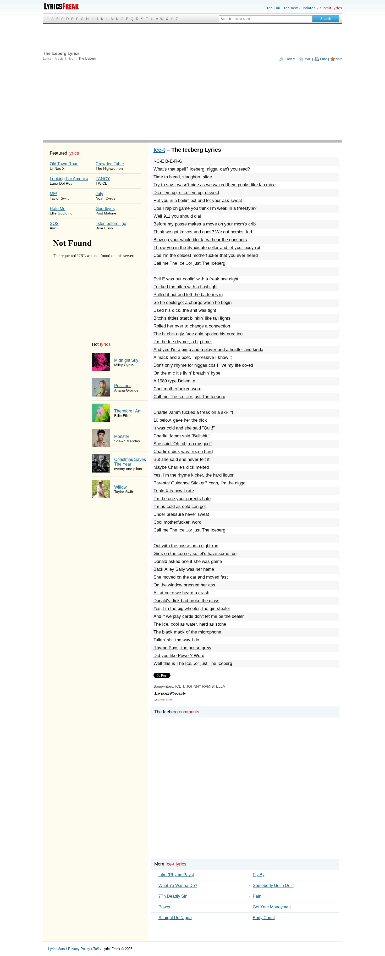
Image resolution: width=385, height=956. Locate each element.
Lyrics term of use (162, 699)
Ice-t (159, 149)
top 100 (273, 8)
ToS (96, 949)
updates (309, 8)
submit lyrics (331, 8)
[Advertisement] (192, 100)
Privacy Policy (79, 949)
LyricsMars (56, 949)
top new (291, 8)
